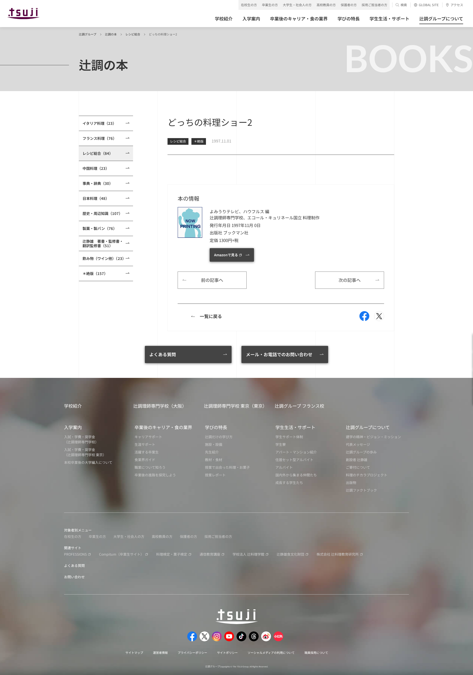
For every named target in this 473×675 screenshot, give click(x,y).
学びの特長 (216, 427)
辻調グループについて (368, 427)
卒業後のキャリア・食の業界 (163, 427)
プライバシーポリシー (192, 652)
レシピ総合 (132, 34)
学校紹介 (73, 405)
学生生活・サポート (295, 427)
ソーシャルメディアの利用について (271, 652)
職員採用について (316, 652)
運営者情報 (160, 652)
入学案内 (73, 427)
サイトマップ (134, 652)
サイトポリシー (227, 652)
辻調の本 (111, 34)
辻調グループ (87, 34)
